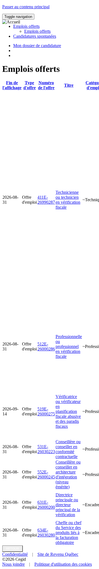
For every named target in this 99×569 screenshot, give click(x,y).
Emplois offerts (37, 31)
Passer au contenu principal (26, 6)
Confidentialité (15, 554)
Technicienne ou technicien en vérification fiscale (68, 199)
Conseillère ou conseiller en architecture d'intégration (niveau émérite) (68, 474)
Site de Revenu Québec (57, 554)
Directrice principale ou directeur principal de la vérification (68, 504)
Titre (68, 85)
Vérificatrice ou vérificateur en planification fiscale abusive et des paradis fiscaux (68, 411)
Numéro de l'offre (46, 85)
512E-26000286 (46, 346)
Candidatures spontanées (34, 36)
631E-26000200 (46, 505)
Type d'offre (29, 85)
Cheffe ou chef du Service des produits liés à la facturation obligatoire (68, 532)
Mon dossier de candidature (37, 45)
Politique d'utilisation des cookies (63, 564)
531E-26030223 (46, 449)
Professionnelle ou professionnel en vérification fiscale (69, 346)
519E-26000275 (46, 411)
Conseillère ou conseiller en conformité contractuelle (68, 449)
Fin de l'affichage (11, 85)
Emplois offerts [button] (26, 26)
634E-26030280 (46, 532)
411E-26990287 (46, 200)
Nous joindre (13, 564)
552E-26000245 (46, 474)
